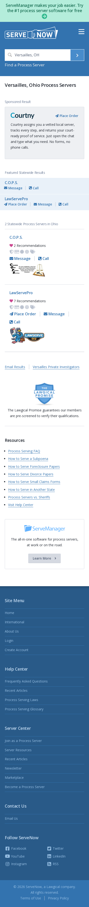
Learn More (42, 558)
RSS (55, 864)
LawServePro (16, 198)
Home (9, 612)
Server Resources (18, 750)
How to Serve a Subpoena (28, 458)
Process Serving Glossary (24, 709)
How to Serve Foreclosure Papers (34, 466)
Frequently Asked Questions (26, 681)
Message (14, 188)
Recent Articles (16, 690)
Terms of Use (30, 898)
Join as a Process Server (23, 740)
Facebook (18, 848)
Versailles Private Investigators (56, 367)
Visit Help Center (20, 504)
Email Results (15, 367)
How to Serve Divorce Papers (30, 474)
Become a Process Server (25, 787)
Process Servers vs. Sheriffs (29, 497)
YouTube (17, 856)
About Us (12, 631)
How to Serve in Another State (31, 489)
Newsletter (13, 768)
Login (9, 640)
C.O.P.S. (11, 182)
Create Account (16, 650)
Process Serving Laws (21, 699)
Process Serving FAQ (24, 451)
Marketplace (14, 777)
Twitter (58, 848)
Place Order (68, 115)
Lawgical (53, 886)
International (14, 622)
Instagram (18, 864)
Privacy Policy (58, 898)
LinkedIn (59, 856)
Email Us (11, 818)
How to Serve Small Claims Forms (34, 481)
